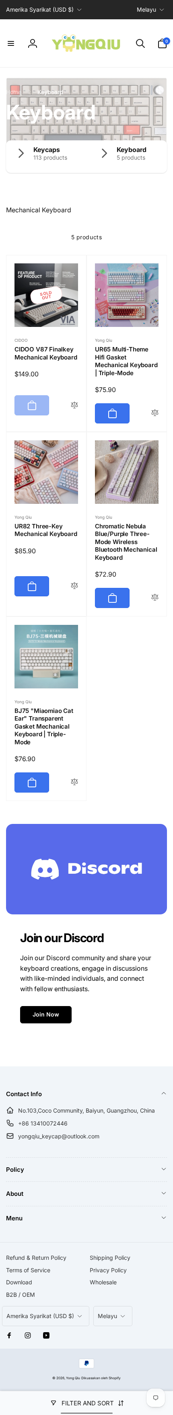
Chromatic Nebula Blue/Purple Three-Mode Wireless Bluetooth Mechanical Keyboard (126, 541)
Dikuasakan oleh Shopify (101, 1378)
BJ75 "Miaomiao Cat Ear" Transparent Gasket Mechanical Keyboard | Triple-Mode (43, 726)
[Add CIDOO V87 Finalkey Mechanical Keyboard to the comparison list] (74, 405)
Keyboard (131, 149)
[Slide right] (159, 156)
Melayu (146, 9)
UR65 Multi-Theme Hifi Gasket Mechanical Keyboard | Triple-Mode (126, 361)
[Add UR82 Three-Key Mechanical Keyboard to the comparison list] (74, 586)
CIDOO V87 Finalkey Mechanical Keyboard (45, 353)
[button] (11, 43)
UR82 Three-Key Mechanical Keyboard (45, 530)
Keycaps (46, 149)
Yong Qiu (73, 1378)
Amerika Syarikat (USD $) (40, 9)
